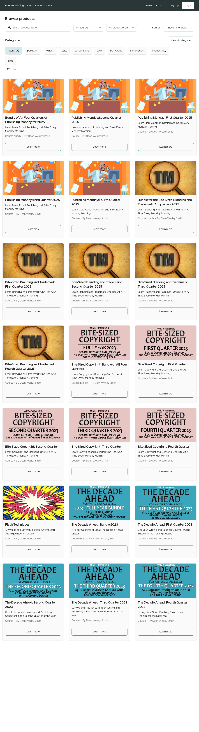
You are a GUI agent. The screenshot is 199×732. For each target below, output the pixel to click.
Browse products (155, 5)
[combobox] (88, 28)
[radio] (13, 51)
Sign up (174, 5)
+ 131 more (11, 69)
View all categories (181, 40)
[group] (91, 56)
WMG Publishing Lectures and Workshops (28, 5)
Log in (188, 5)
